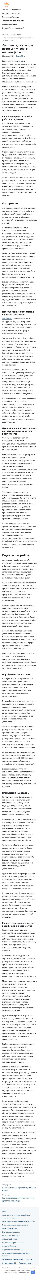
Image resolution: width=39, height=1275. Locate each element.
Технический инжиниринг (12, 1259)
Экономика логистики (11, 13)
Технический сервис (10, 17)
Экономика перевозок (11, 10)
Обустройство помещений (13, 28)
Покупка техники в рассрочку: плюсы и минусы (19, 1188)
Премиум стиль (25, 1263)
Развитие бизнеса (9, 24)
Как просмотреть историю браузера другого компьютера (18, 1198)
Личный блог (16, 35)
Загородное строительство (13, 21)
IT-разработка (31, 1259)
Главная (5, 35)
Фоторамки (7, 318)
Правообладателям (9, 1228)
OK (33, 1272)
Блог (4, 1211)
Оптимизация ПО (9, 1263)
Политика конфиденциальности (15, 1225)
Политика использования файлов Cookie (18, 1221)
